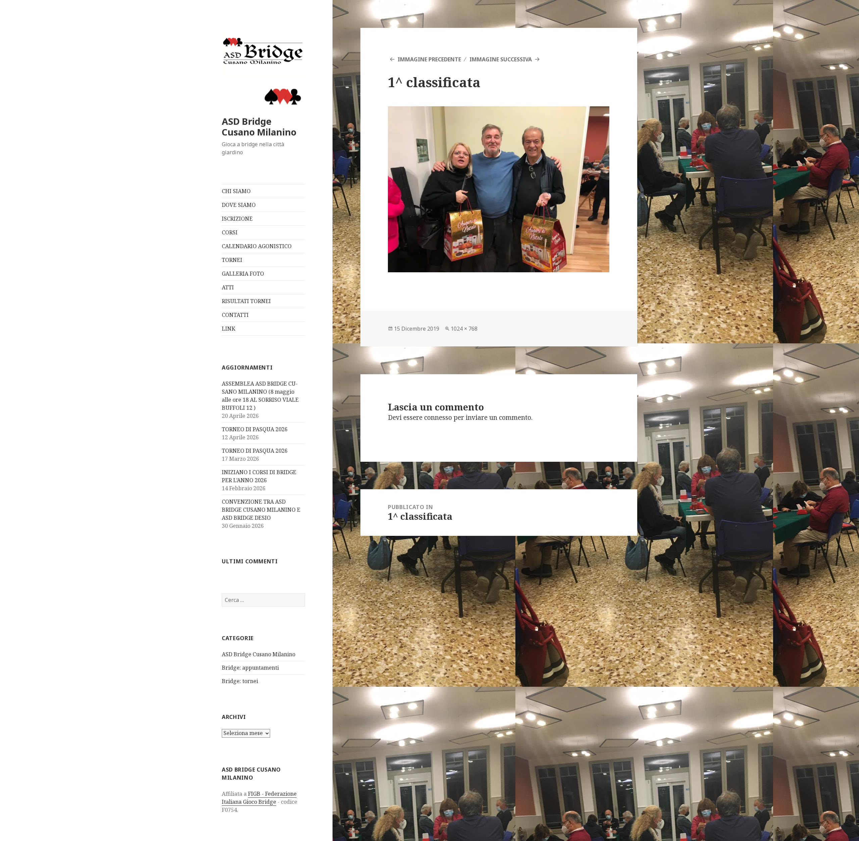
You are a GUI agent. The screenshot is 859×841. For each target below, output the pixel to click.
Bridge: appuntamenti (250, 667)
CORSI (230, 232)
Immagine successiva (500, 59)
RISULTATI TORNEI (246, 301)
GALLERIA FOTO (243, 273)
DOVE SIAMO (239, 205)
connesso (438, 417)
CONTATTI (235, 315)
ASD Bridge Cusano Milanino (259, 126)
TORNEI (232, 260)
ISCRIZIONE (237, 218)
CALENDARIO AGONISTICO (257, 246)
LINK (228, 328)
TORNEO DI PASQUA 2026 (255, 429)
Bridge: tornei (240, 681)
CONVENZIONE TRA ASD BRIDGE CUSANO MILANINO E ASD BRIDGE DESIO (261, 509)
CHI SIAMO (236, 191)
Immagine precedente (429, 59)
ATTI (228, 287)
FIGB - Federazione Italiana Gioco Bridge (259, 797)
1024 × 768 (464, 328)
